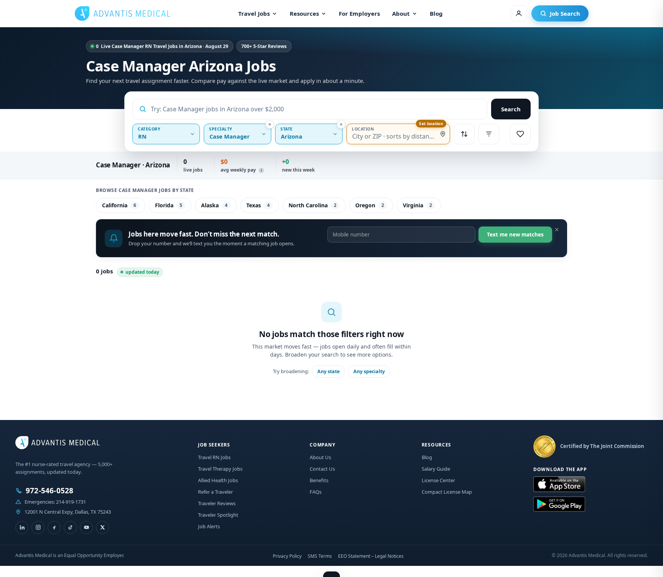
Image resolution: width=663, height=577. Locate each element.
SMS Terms (320, 556)
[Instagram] (38, 527)
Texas (258, 205)
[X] (102, 527)
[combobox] (316, 109)
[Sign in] (519, 13)
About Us (320, 457)
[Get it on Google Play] (559, 504)
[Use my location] (443, 134)
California (119, 205)
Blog (436, 13)
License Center (438, 480)
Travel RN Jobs (214, 457)
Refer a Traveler (215, 491)
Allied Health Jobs (218, 480)
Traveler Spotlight (218, 514)
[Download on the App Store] (559, 484)
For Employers (359, 13)
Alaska (214, 205)
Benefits (319, 480)
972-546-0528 (49, 490)
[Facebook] (54, 527)
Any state (328, 371)
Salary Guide (436, 468)
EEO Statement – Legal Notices (371, 556)
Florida (168, 205)
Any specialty (369, 371)
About (401, 13)
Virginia (417, 205)
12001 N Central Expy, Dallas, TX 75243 (68, 511)
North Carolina (312, 205)
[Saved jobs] (520, 134)
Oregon (369, 205)
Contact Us (322, 468)
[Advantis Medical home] (122, 13)
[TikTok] (70, 527)
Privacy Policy (287, 556)
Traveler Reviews (217, 503)
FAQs (316, 491)
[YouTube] (86, 527)
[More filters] (488, 134)
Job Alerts (209, 526)
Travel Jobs (254, 13)
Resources (304, 13)
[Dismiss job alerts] (557, 229)
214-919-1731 (71, 501)
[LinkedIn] (21, 527)
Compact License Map (447, 491)
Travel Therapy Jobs (220, 468)
